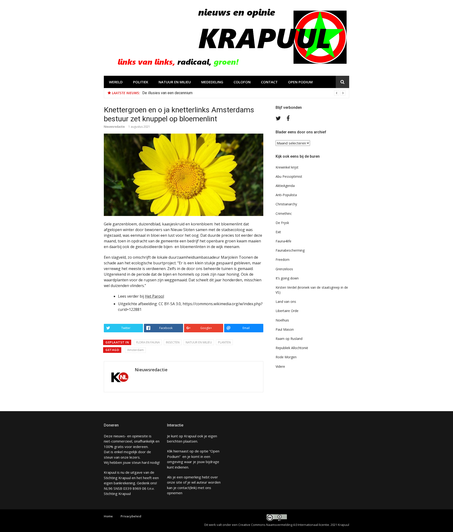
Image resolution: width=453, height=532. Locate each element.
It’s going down (287, 278)
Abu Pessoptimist (289, 176)
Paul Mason (285, 329)
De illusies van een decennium (167, 93)
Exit (278, 232)
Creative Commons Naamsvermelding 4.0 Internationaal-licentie (283, 525)
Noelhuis (282, 320)
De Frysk (282, 222)
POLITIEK (140, 82)
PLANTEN (224, 342)
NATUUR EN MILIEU (175, 82)
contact (183, 487)
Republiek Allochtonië (292, 348)
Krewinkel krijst (287, 167)
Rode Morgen (286, 357)
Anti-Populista (286, 195)
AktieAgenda (285, 185)
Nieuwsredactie (114, 127)
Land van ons (286, 301)
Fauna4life (283, 241)
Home (108, 516)
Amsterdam (135, 350)
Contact (269, 82)
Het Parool (154, 296)
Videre (280, 366)
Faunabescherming (290, 250)
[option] (243, 93)
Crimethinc (284, 213)
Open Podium (300, 82)
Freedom (282, 259)
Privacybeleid (131, 516)
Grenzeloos (284, 269)
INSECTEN (173, 342)
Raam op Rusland (289, 338)
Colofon (242, 82)
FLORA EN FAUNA (148, 342)
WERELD (116, 82)
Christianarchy (286, 204)
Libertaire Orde (287, 310)
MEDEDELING (212, 82)
